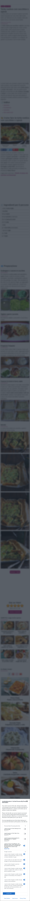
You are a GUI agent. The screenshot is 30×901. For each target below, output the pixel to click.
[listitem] (15, 826)
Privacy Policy (23, 898)
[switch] (25, 829)
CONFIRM (9, 893)
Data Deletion (7, 898)
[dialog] (15, 850)
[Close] (27, 801)
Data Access (15, 898)
